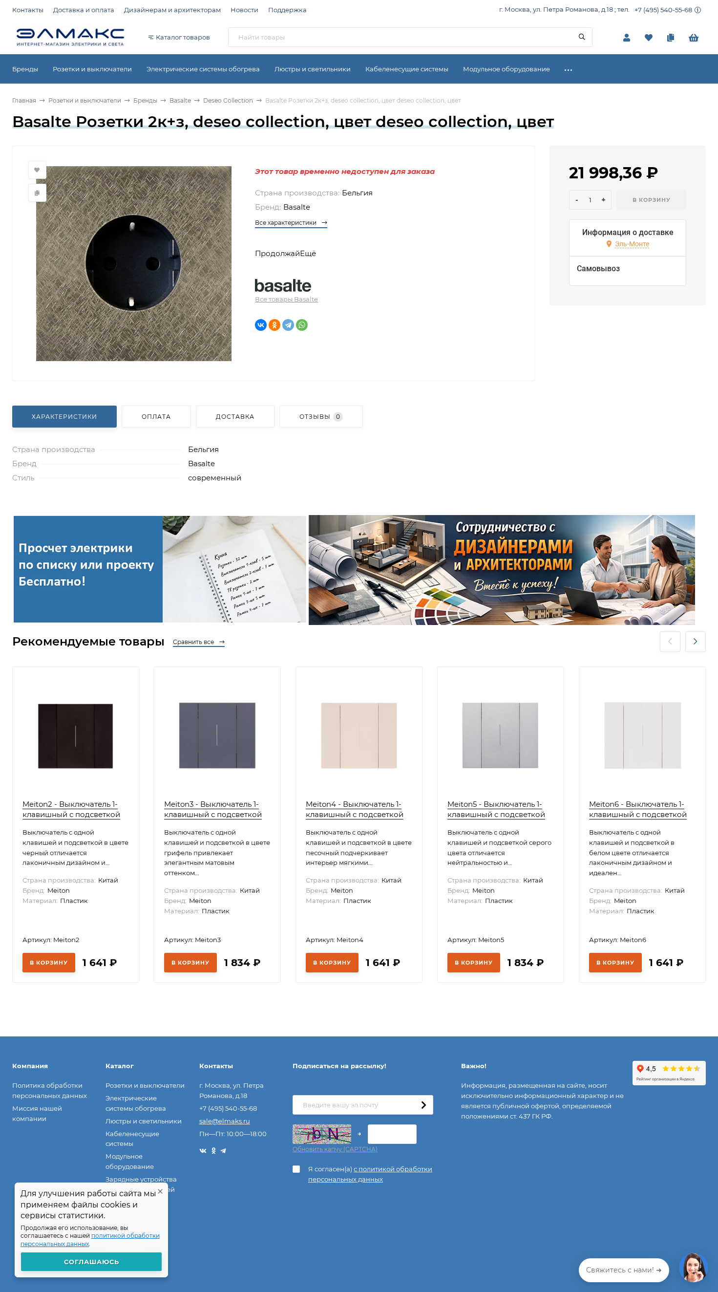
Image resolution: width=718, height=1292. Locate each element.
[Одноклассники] (274, 325)
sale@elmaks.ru (224, 1121)
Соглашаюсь (91, 1262)
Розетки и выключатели (84, 100)
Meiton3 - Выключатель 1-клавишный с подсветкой (213, 809)
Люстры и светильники (144, 1121)
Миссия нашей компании (37, 1113)
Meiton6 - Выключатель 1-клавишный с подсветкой (638, 809)
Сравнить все (194, 642)
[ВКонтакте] (261, 325)
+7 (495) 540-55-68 (663, 10)
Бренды (145, 100)
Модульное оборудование (130, 1161)
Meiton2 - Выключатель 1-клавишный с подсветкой (71, 809)
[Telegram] (288, 325)
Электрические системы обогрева (136, 1103)
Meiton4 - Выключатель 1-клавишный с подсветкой (354, 809)
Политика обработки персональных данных (49, 1090)
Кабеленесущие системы (132, 1139)
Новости (244, 10)
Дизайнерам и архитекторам (172, 10)
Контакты (27, 10)
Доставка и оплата (83, 10)
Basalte (180, 100)
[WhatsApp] (302, 325)
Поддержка (287, 10)
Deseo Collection (228, 100)
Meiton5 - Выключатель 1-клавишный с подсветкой (496, 809)
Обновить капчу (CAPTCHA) (335, 1149)
